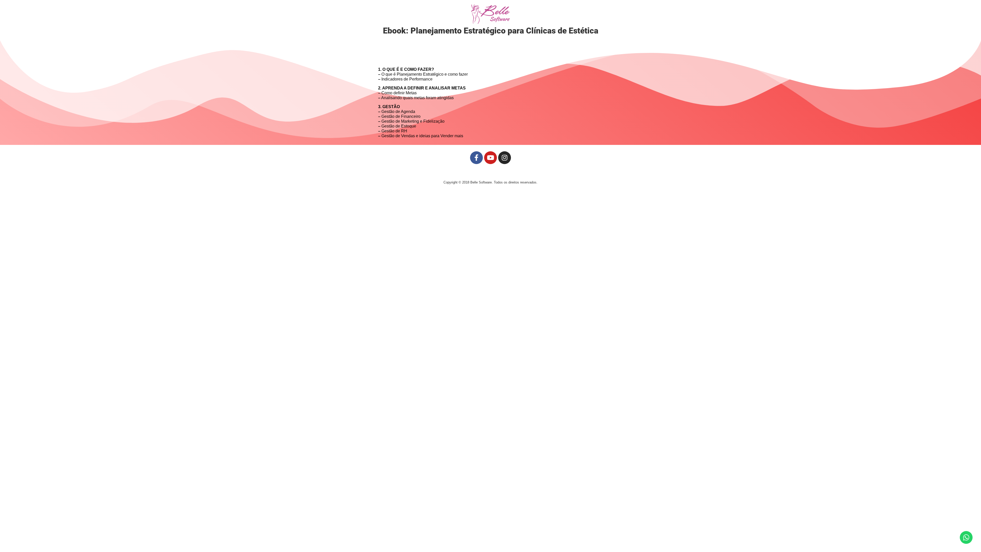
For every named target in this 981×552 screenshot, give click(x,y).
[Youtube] (490, 157)
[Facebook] (476, 157)
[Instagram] (504, 157)
